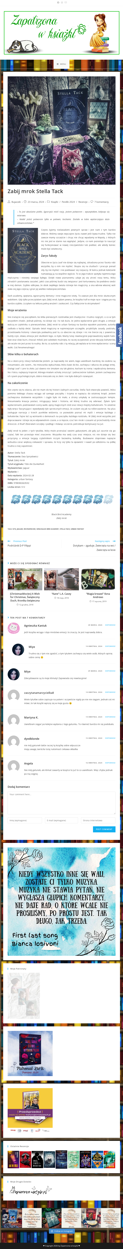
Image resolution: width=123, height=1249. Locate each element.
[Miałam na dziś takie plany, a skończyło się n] (111, 1218)
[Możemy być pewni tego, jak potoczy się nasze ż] (91, 1218)
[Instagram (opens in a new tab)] (62, 2)
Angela (28, 763)
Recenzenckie (30, 529)
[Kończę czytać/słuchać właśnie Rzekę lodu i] (71, 1218)
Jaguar (20, 529)
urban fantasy (77, 529)
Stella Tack (65, 529)
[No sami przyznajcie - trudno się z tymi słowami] (32, 1218)
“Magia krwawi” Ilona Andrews (98, 595)
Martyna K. (31, 717)
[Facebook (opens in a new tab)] (58, 2)
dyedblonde (31, 738)
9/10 (14, 529)
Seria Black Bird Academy (47, 529)
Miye (32, 647)
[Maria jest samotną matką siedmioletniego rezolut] (12, 1218)
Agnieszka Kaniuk (35, 625)
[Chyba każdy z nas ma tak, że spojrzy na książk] (52, 1218)
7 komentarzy (101, 201)
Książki (54, 201)
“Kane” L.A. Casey (61, 593)
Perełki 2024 (68, 201)
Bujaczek (16, 201)
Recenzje (82, 201)
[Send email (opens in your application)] (65, 2)
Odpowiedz (110, 625)
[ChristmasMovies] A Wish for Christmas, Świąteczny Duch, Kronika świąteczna (25, 597)
